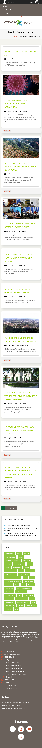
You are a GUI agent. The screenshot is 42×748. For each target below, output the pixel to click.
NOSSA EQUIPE (9, 657)
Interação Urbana (24, 574)
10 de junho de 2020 (11, 111)
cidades (21, 557)
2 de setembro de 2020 (12, 59)
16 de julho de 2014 (11, 403)
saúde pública (9, 602)
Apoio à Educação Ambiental (15, 671)
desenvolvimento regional (13, 560)
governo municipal (11, 571)
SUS (33, 602)
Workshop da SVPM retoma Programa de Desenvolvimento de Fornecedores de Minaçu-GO (20, 534)
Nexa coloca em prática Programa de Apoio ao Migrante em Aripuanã (20, 166)
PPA (20, 595)
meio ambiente (29, 581)
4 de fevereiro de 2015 (12, 345)
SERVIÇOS (7, 660)
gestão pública (17, 567)
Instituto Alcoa (30, 571)
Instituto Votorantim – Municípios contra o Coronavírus (15, 103)
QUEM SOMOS (9, 651)
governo (27, 567)
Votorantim (8, 609)
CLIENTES (7, 683)
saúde (32, 599)
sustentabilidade (10, 605)
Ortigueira (30, 585)
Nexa (16, 585)
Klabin (32, 578)
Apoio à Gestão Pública (13, 663)
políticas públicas (20, 592)
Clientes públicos (11, 686)
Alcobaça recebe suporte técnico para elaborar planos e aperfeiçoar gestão (20, 396)
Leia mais (7, 131)
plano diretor (9, 592)
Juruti (25, 578)
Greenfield (9, 677)
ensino (30, 564)
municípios (9, 585)
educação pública (19, 564)
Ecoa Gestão (26, 560)
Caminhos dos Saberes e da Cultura (19, 525)
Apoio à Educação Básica (14, 666)
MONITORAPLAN (9, 680)
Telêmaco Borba (31, 605)
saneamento (9, 599)
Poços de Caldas (10, 595)
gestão (7, 567)
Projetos (24, 111)
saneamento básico (21, 599)
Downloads (27, 59)
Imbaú (21, 571)
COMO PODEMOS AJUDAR (12, 654)
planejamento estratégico (23, 588)
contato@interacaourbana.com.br (16, 708)
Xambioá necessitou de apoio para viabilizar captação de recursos (18, 258)
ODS (23, 585)
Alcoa (18, 553)
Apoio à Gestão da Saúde (14, 668)
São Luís (20, 605)
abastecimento (10, 553)
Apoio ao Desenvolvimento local (16, 674)
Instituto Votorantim (11, 574)
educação (8, 564)
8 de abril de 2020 (11, 174)
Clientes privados (11, 688)
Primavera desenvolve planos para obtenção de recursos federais (19, 430)
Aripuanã (26, 553)
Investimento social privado (13, 578)
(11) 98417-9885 (14, 705)
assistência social (10, 557)
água (16, 609)
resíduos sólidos (29, 595)
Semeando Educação (23, 602)
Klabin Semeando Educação (13, 581)
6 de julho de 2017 (11, 231)
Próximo (12, 508)
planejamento (9, 588)
